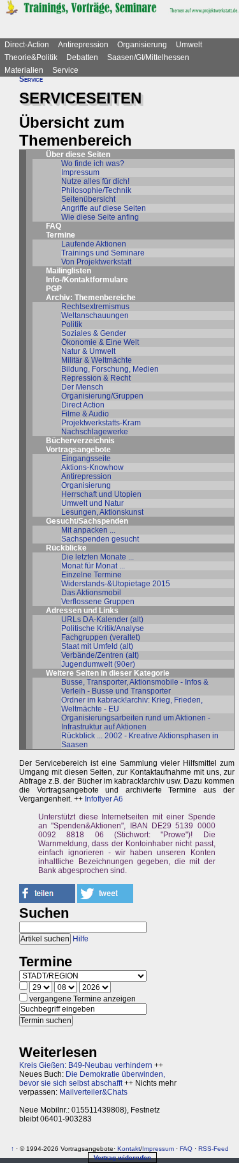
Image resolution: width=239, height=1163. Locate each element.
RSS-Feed (213, 1148)
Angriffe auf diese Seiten (103, 208)
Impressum (80, 172)
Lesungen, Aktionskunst (102, 512)
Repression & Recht (96, 378)
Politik (71, 324)
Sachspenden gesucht (100, 539)
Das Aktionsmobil (91, 592)
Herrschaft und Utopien (101, 494)
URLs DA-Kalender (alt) (102, 619)
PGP (54, 288)
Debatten (82, 57)
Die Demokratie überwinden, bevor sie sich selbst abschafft (92, 1079)
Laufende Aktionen (93, 243)
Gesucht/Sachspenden (87, 521)
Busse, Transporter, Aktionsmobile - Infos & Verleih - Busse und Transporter (134, 687)
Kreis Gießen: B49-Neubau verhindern (85, 1065)
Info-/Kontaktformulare (87, 279)
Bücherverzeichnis (80, 440)
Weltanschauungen (95, 315)
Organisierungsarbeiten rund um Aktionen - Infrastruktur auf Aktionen (135, 722)
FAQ (53, 226)
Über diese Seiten (78, 154)
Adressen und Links (82, 610)
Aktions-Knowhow (92, 467)
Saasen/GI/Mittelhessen (148, 57)
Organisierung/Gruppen (102, 395)
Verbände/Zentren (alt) (100, 655)
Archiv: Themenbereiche (91, 297)
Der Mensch (82, 387)
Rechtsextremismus (95, 306)
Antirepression (83, 44)
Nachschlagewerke (94, 431)
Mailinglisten (68, 270)
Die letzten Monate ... (97, 556)
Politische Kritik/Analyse (102, 628)
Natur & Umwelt (88, 351)
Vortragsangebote (78, 449)
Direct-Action (26, 44)
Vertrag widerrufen (122, 1157)
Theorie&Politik (30, 57)
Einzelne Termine (91, 574)
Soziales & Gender (93, 333)
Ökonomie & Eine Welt (100, 342)
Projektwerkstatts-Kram (101, 422)
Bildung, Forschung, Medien (110, 369)
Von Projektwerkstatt (96, 261)
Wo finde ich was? (92, 163)
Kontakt (128, 1148)
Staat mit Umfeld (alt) (97, 646)
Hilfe (81, 938)
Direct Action (83, 404)
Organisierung (142, 44)
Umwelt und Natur (92, 503)
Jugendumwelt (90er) (98, 664)
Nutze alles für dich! (95, 181)
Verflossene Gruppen (97, 601)
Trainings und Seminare (103, 252)
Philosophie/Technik (96, 190)
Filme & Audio (85, 413)
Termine (60, 235)
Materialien (23, 70)
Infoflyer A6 (104, 798)
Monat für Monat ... (93, 565)
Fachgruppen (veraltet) (100, 637)
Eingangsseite (86, 458)
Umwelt (189, 44)
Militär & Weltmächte (96, 360)
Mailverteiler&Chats (93, 1092)
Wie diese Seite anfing (100, 217)
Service (65, 70)
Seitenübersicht (88, 199)
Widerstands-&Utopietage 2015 (115, 583)
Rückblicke (66, 547)
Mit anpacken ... (88, 530)
